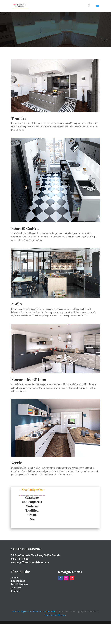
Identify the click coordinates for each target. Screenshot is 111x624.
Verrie (16, 462)
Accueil (15, 577)
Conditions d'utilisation (55, 614)
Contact (15, 591)
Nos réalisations (19, 584)
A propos (16, 587)
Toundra (18, 118)
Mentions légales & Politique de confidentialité (33, 611)
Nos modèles (18, 580)
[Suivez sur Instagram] (66, 578)
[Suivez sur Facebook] (60, 578)
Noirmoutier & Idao (28, 379)
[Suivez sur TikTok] (72, 578)
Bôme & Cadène (25, 228)
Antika (17, 303)
